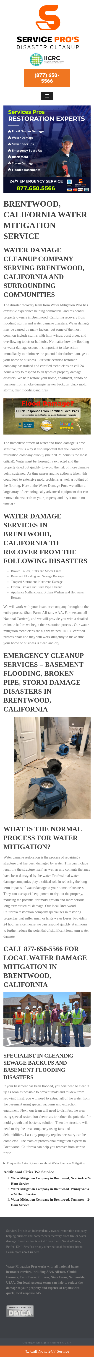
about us (27, 1252)
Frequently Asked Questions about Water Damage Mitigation (46, 1163)
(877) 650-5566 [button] (47, 78)
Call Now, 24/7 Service (49, 1351)
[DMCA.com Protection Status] (20, 1311)
